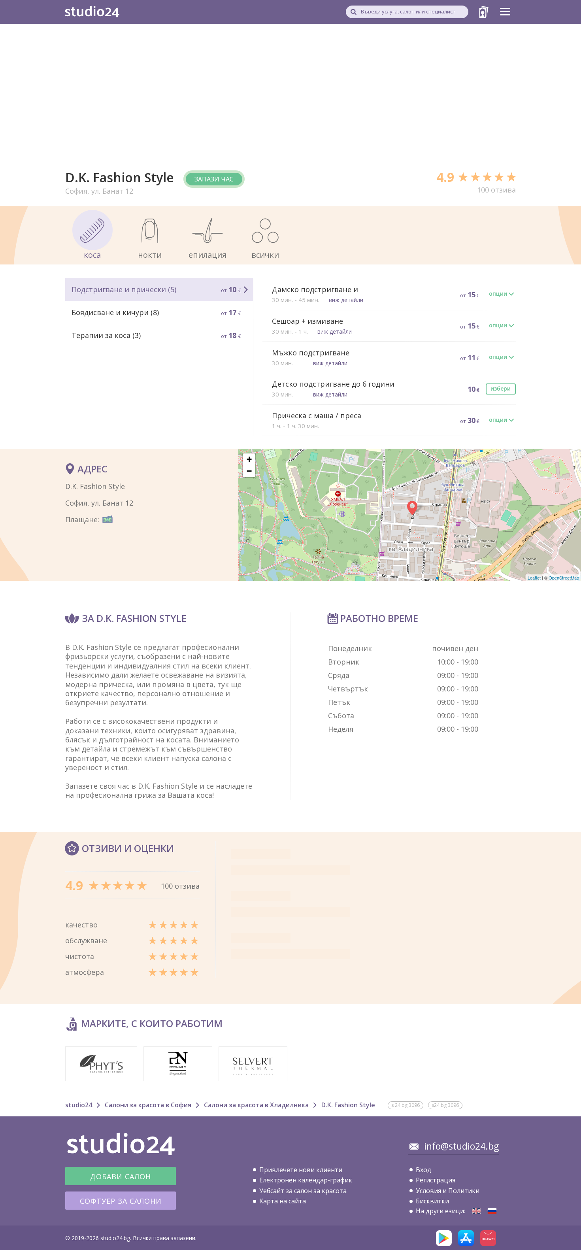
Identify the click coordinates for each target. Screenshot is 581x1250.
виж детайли (346, 300)
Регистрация (435, 1180)
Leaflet (534, 577)
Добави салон (120, 1176)
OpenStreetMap (564, 577)
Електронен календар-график (305, 1180)
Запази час (214, 179)
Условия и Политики (447, 1190)
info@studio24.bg (461, 1146)
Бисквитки (432, 1201)
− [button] (249, 471)
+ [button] (249, 459)
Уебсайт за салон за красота (303, 1190)
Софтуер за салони (121, 1201)
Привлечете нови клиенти (300, 1169)
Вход (423, 1169)
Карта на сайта (282, 1201)
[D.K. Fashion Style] (476, 1211)
